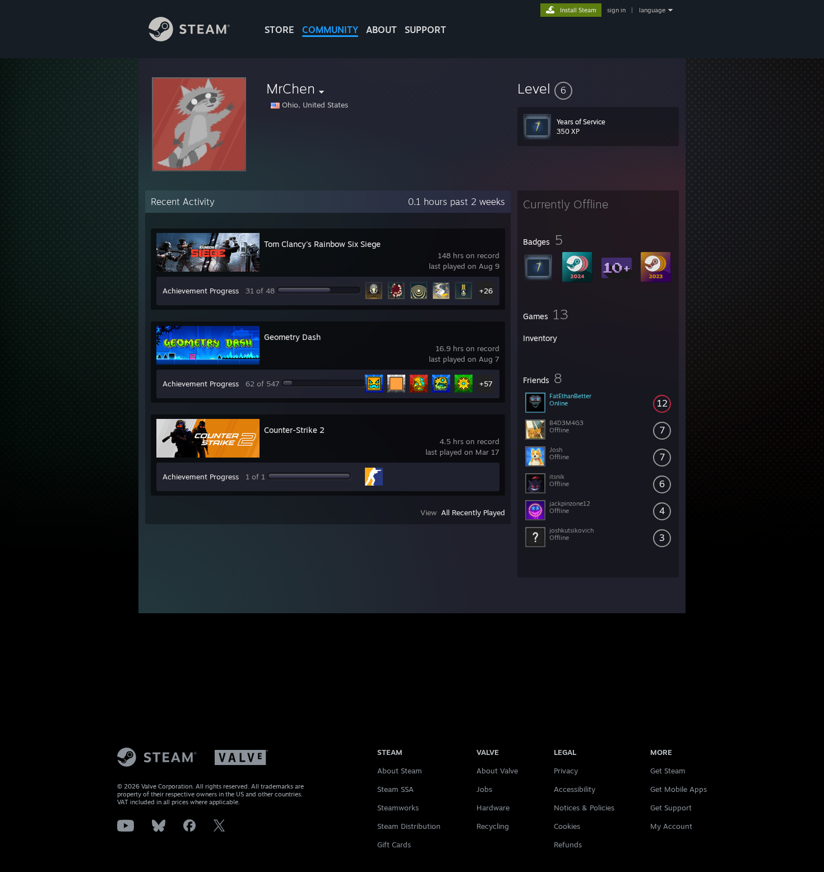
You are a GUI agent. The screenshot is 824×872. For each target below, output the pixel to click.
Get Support (671, 807)
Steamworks (398, 807)
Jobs (484, 789)
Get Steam (668, 770)
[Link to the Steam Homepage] (189, 38)
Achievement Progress (201, 290)
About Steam (399, 770)
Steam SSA (395, 789)
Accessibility (574, 789)
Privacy (566, 770)
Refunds (568, 844)
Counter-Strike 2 (294, 430)
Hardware (493, 807)
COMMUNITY (330, 29)
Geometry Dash (292, 337)
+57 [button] (486, 383)
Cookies (567, 826)
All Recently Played (473, 512)
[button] (598, 88)
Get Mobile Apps (678, 789)
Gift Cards (394, 844)
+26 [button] (486, 290)
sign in (616, 10)
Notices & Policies (584, 807)
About (381, 29)
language (652, 10)
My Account (671, 826)
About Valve (497, 770)
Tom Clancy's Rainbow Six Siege (322, 244)
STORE (279, 29)
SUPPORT (425, 29)
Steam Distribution (409, 826)
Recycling (492, 826)
